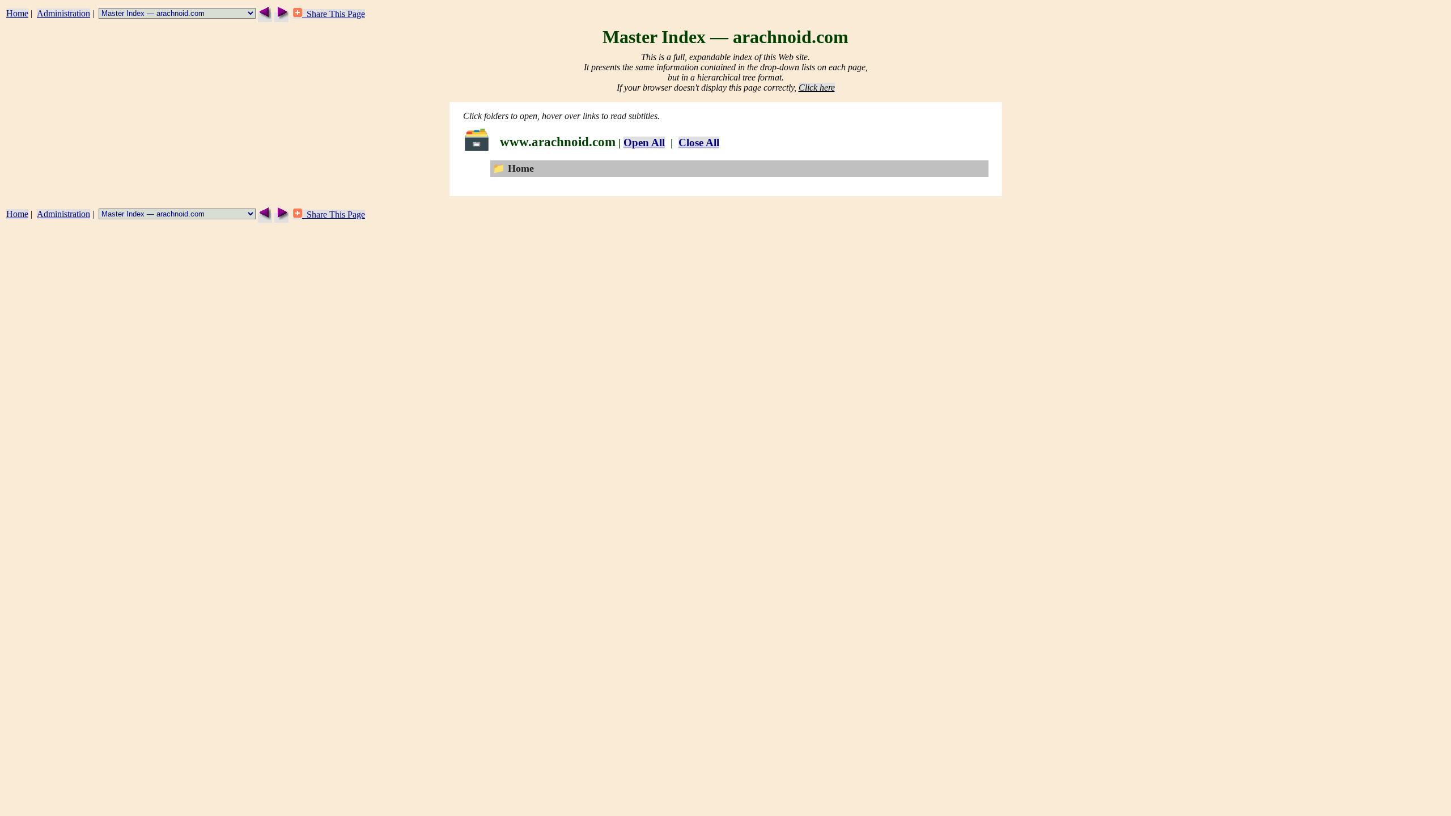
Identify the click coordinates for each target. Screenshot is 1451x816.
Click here (817, 87)
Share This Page (333, 14)
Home (17, 13)
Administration (63, 13)
